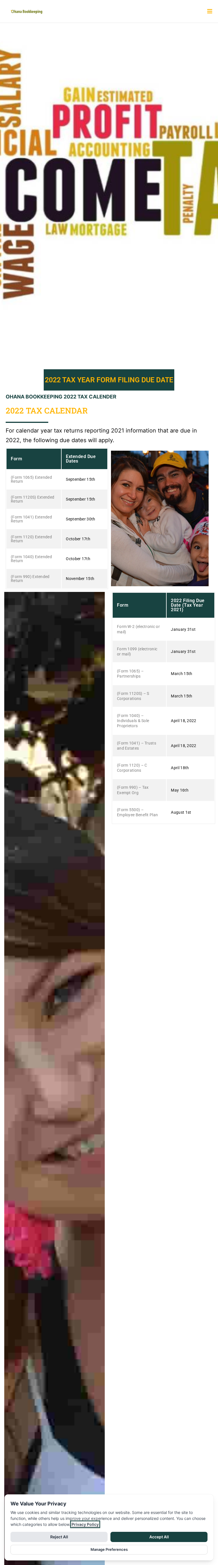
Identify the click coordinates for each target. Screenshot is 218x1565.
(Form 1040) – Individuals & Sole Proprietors (133, 720)
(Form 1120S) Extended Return (32, 499)
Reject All (59, 1536)
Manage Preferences (109, 1549)
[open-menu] (207, 11)
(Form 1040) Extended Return (31, 558)
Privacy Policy (85, 1524)
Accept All (159, 1536)
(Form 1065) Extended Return (31, 479)
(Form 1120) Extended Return (31, 539)
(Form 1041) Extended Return (31, 519)
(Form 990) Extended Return (30, 578)
